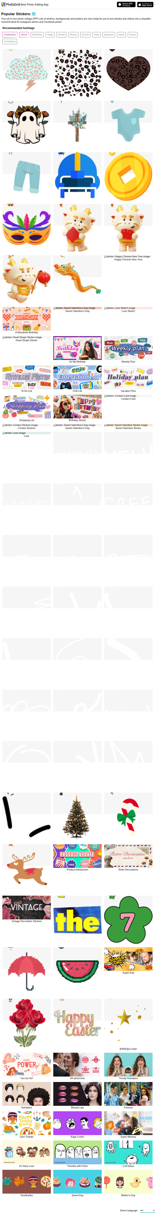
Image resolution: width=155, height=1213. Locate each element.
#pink (121, 34)
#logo (50, 34)
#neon (132, 34)
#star (96, 34)
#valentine (10, 34)
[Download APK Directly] (126, 4)
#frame (73, 34)
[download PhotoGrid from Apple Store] (145, 5)
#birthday (37, 34)
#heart (61, 34)
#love (24, 34)
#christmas (10, 41)
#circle (85, 34)
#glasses (109, 34)
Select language (128, 1210)
